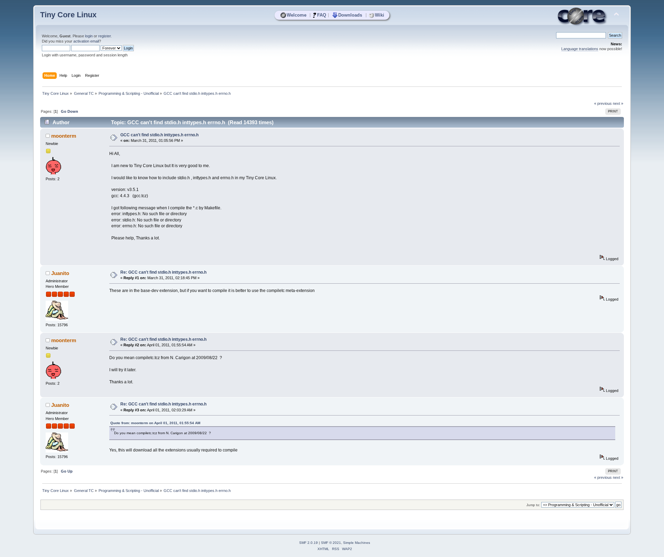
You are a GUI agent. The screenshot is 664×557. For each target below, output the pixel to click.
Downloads (350, 15)
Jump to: (533, 505)
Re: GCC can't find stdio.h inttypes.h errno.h (163, 272)
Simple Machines (356, 543)
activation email (86, 41)
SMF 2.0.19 (308, 543)
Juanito (60, 273)
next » (618, 103)
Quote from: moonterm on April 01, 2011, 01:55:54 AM (155, 423)
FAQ (321, 15)
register (104, 36)
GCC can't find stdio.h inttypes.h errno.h (159, 135)
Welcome (296, 15)
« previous (603, 103)
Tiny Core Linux (68, 14)
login (89, 36)
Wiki (379, 15)
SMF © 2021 (331, 543)
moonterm (63, 136)
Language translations (579, 49)
